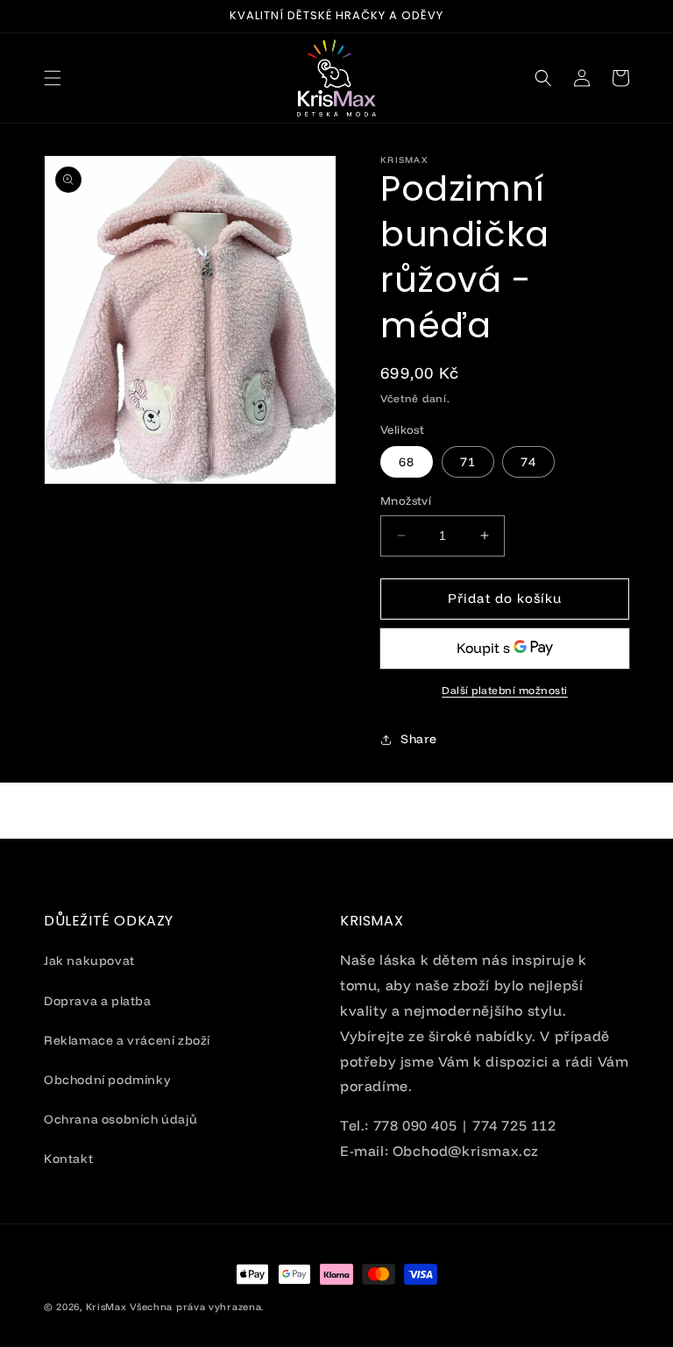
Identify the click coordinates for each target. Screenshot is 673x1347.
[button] (52, 78)
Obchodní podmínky (107, 1080)
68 (406, 462)
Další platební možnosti (505, 690)
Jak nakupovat (89, 960)
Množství (405, 500)
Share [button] (418, 739)
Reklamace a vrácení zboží (127, 1040)
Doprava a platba (98, 1001)
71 (468, 462)
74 (528, 462)
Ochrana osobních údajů (120, 1119)
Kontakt (68, 1158)
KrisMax (106, 1307)
